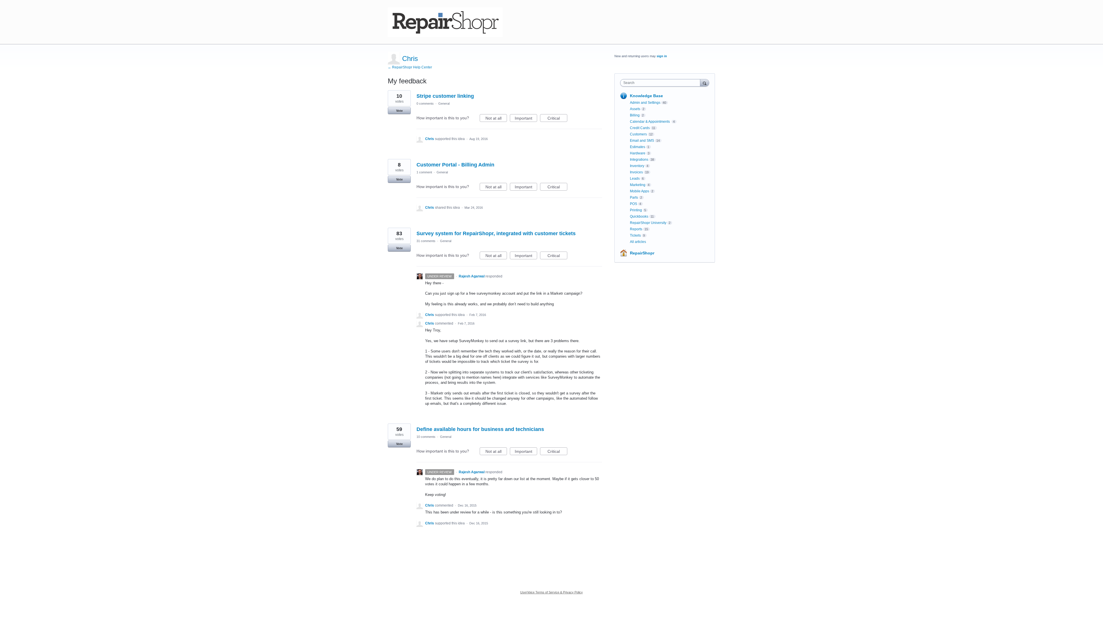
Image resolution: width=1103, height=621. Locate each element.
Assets (635, 109)
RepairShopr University (648, 223)
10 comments (425, 436)
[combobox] (661, 83)
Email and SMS (642, 141)
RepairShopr (642, 253)
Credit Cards (640, 128)
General (444, 103)
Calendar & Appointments (650, 122)
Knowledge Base (646, 95)
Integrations (639, 160)
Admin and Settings (645, 103)
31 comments (425, 241)
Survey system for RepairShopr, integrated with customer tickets (496, 233)
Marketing (637, 185)
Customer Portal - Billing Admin (455, 165)
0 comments (425, 103)
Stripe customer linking (445, 96)
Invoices (636, 172)
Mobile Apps (639, 191)
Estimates (637, 147)
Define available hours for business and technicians (480, 429)
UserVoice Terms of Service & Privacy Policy (551, 592)
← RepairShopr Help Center (410, 67)
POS (633, 204)
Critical (557, 119)
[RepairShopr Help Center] (445, 22)
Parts (634, 197)
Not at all (496, 119)
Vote (399, 110)
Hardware (637, 153)
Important (526, 119)
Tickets (635, 235)
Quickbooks (639, 216)
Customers (638, 134)
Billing (635, 115)
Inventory (637, 166)
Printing (636, 210)
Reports (636, 229)
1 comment (424, 172)
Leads (635, 179)
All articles (638, 242)
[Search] (704, 82)
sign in (662, 56)
